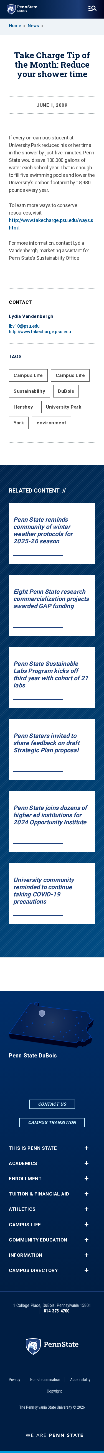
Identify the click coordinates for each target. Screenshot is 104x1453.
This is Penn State (33, 1148)
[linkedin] (52, 1083)
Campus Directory (33, 1270)
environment (52, 422)
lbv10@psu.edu (24, 326)
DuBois (66, 391)
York (19, 422)
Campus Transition (52, 1122)
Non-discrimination (45, 1379)
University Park (64, 407)
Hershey (23, 407)
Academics (23, 1163)
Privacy (14, 1379)
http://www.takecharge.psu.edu (40, 331)
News (33, 25)
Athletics (22, 1209)
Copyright (54, 1391)
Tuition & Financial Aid (39, 1194)
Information (25, 1255)
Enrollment (25, 1178)
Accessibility (80, 1379)
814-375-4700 (56, 1311)
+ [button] (86, 1148)
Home (15, 25)
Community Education (38, 1240)
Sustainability (29, 391)
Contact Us (52, 1104)
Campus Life (28, 375)
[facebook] (38, 1083)
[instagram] (66, 1083)
